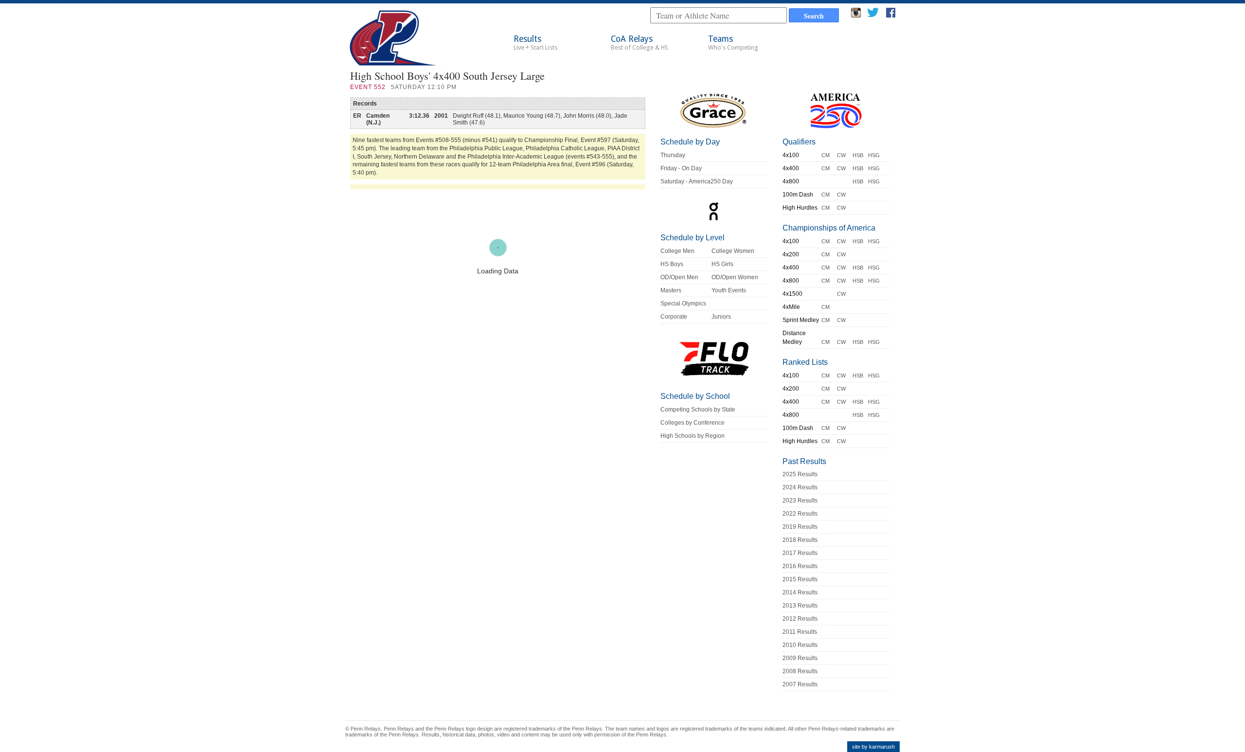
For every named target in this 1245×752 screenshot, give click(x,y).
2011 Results (800, 631)
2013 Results (800, 605)
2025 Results (800, 474)
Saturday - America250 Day (696, 181)
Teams (733, 42)
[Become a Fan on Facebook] (891, 15)
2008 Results (800, 671)
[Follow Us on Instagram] (856, 15)
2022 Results (800, 513)
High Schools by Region (692, 435)
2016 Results (800, 566)
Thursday (672, 155)
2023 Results (800, 500)
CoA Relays (639, 42)
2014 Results (800, 592)
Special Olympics (683, 303)
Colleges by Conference (692, 422)
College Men (677, 251)
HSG (874, 155)
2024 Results (800, 487)
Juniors (721, 316)
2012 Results (800, 618)
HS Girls (722, 264)
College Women (732, 251)
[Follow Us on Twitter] (873, 15)
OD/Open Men (679, 277)
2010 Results (800, 645)
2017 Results (800, 553)
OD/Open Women (734, 277)
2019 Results (800, 526)
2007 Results (800, 684)
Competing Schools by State (697, 409)
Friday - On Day (681, 168)
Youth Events (728, 290)
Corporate (673, 316)
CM (825, 155)
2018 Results (800, 540)
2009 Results (800, 658)
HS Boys (671, 264)
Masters (670, 290)
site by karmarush (873, 747)
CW (841, 155)
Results (535, 42)
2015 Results (800, 579)
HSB (858, 155)
